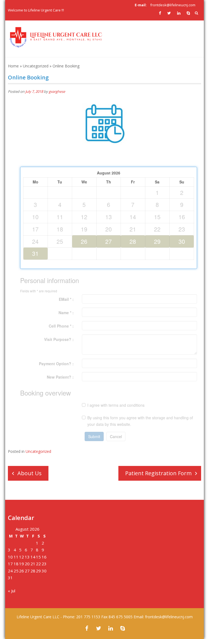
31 (35, 253)
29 (157, 241)
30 (182, 241)
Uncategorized (35, 66)
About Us (29, 473)
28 (133, 241)
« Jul (11, 590)
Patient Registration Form (158, 473)
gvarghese (57, 91)
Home (13, 66)
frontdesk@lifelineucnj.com (172, 4)
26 (84, 241)
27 (108, 241)
